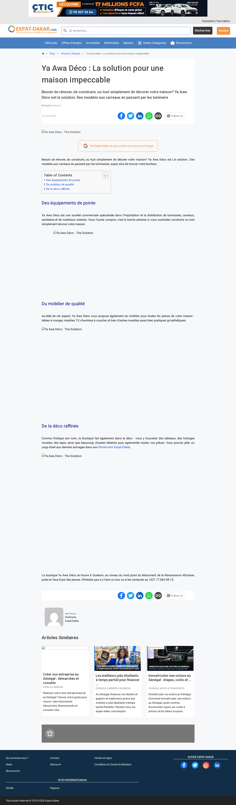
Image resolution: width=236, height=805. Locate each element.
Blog (52, 53)
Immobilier (93, 43)
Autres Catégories (154, 43)
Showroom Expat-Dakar (114, 447)
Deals (9, 764)
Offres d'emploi (71, 43)
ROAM (9, 788)
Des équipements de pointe (63, 180)
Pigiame (54, 788)
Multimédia (111, 43)
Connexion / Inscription (216, 21)
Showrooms (184, 43)
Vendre (223, 30)
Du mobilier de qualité (60, 184)
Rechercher (203, 30)
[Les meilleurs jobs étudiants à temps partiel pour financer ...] (118, 659)
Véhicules (51, 43)
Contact (54, 757)
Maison (128, 43)
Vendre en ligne (103, 757)
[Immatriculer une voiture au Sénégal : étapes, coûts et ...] (170, 659)
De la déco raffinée (58, 189)
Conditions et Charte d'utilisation (112, 764)
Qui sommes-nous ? (17, 757)
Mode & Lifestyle (70, 53)
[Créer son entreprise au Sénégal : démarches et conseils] (65, 658)
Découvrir (55, 764)
